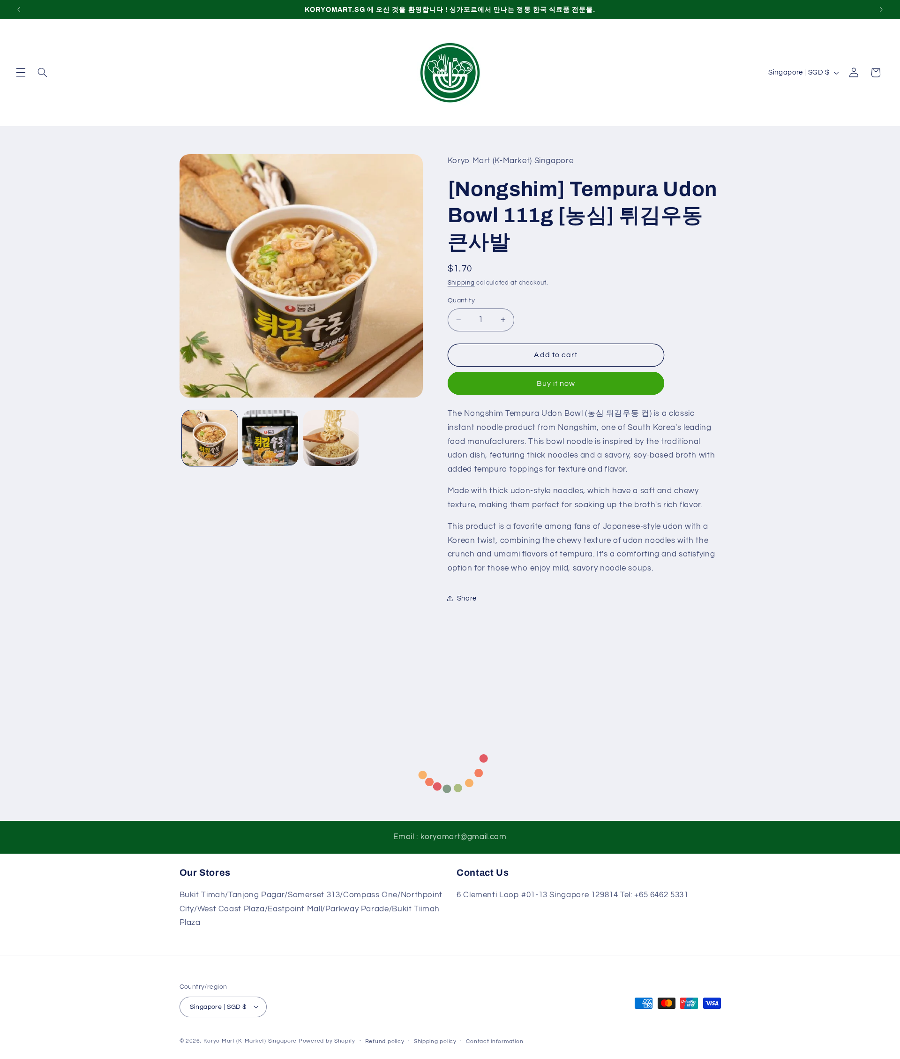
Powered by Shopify (327, 1040)
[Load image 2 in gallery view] (270, 438)
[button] (20, 72)
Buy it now (556, 383)
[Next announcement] (881, 9)
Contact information (494, 1041)
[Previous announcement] (18, 9)
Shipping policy (435, 1041)
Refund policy (385, 1041)
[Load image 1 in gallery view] (210, 438)
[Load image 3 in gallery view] (331, 438)
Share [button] (467, 597)
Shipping (461, 283)
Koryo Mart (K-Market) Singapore (250, 1040)
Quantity (461, 300)
